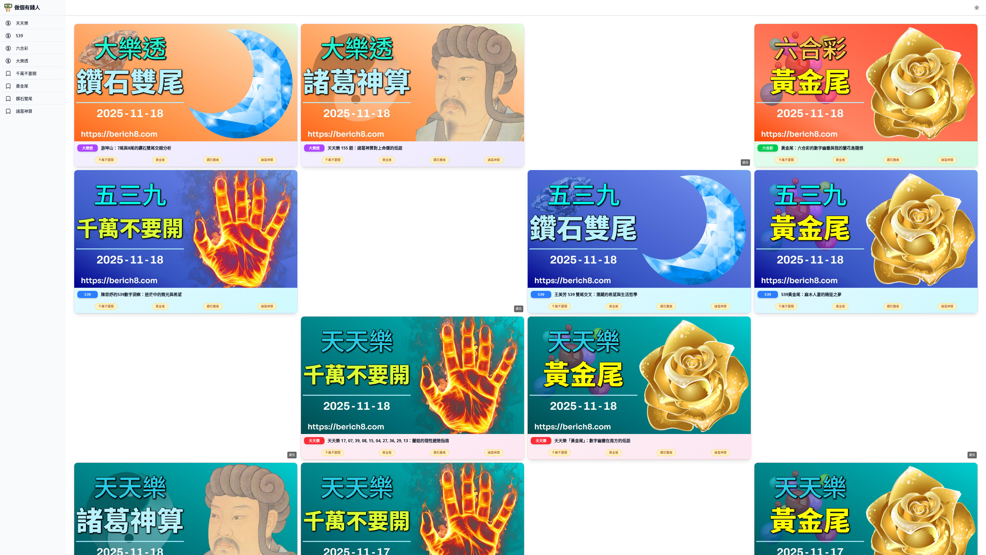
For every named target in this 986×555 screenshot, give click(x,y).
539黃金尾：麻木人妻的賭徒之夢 (811, 294)
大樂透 (87, 147)
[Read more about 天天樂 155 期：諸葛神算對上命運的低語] (412, 82)
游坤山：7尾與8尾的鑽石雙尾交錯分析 (136, 148)
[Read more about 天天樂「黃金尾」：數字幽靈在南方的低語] (639, 375)
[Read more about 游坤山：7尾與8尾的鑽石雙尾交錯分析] (185, 82)
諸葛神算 (267, 160)
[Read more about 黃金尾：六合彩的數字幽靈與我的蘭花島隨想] (866, 82)
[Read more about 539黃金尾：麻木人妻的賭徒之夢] (866, 229)
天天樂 (314, 440)
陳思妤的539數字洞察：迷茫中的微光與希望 (141, 294)
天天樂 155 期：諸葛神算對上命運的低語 (365, 148)
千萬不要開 (106, 160)
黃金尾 (160, 160)
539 (87, 294)
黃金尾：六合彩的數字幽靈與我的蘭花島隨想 (822, 148)
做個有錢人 (27, 7)
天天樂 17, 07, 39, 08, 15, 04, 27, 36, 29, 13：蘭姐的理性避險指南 (388, 440)
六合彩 (767, 147)
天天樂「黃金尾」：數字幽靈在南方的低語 (592, 440)
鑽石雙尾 (213, 160)
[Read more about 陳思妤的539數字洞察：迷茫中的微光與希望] (185, 229)
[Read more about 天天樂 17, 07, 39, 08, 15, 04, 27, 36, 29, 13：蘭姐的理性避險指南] (412, 375)
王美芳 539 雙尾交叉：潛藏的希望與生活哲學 (595, 294)
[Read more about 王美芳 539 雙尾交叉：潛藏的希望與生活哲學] (639, 229)
